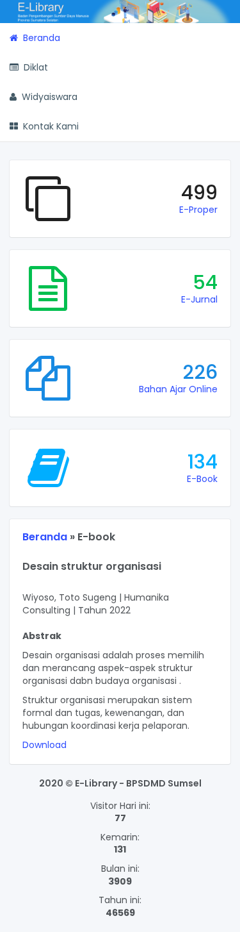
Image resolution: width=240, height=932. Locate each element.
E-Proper (198, 209)
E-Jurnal (199, 299)
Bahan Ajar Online (178, 389)
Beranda (44, 536)
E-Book (202, 478)
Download (44, 744)
